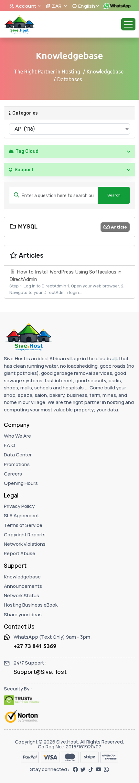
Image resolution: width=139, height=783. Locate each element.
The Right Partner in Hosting (47, 71)
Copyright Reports (25, 534)
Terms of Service (23, 525)
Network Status (21, 595)
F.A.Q (9, 445)
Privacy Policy (19, 506)
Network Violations (25, 544)
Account (26, 6)
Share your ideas (23, 614)
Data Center (18, 454)
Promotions (17, 464)
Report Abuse (19, 553)
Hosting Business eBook (31, 604)
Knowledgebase (105, 71)
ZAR (57, 6)
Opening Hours (21, 483)
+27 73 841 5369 (35, 646)
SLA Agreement (21, 515)
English (86, 6)
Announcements (23, 586)
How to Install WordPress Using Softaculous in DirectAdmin (66, 282)
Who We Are (17, 435)
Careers (13, 473)
